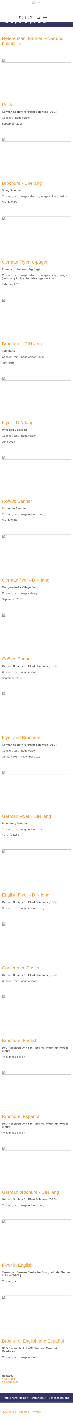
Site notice (9, 1411)
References (11, 1381)
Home (22, 1397)
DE (21, 17)
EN (30, 17)
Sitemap (24, 1411)
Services (9, 1378)
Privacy (36, 1411)
